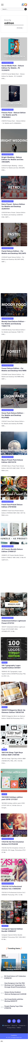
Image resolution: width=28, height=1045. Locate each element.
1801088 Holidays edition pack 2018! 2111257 (12, 798)
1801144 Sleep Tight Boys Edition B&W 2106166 (12, 754)
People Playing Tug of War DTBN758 (13, 1007)
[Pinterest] (9, 1021)
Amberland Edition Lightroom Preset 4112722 (14, 622)
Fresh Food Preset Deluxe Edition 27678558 (12, 506)
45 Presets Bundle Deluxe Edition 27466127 (12, 550)
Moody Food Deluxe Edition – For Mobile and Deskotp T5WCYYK (13, 323)
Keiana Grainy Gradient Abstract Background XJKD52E (15, 993)
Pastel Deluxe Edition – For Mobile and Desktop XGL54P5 (14, 252)
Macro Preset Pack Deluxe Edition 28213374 (12, 461)
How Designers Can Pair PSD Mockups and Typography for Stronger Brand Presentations (15, 985)
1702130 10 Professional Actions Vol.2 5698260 (12, 887)
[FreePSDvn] (24, 4)
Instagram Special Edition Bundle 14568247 (12, 930)
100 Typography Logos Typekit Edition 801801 (11, 666)
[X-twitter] (14, 1021)
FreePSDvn (14, 1035)
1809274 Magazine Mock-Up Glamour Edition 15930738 (13, 711)
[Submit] (25, 9)
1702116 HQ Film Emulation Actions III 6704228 (13, 843)
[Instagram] (19, 1021)
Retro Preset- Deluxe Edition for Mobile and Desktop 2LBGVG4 (13, 206)
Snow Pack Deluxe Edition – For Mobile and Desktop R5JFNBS (13, 415)
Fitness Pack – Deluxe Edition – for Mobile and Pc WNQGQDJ (14, 115)
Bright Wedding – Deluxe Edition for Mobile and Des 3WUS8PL (12, 159)
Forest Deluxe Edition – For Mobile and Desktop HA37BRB (14, 369)
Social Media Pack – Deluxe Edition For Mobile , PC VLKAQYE (13, 68)
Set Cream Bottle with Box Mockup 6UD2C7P (14, 968)
